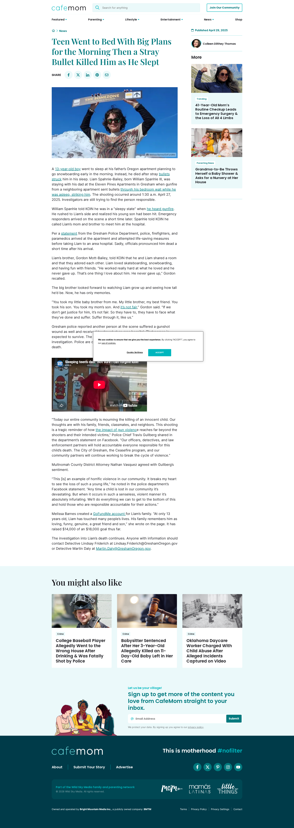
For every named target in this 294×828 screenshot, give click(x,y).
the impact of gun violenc (116, 430)
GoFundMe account (109, 514)
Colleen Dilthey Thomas (219, 44)
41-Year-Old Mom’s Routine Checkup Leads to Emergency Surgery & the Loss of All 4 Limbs (216, 111)
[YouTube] (238, 767)
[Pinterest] (218, 767)
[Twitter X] (207, 767)
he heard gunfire (160, 209)
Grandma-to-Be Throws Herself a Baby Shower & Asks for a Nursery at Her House (216, 175)
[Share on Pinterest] (97, 75)
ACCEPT (160, 352)
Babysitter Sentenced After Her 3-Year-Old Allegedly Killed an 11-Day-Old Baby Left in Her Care (147, 651)
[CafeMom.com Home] (69, 7)
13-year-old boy (68, 169)
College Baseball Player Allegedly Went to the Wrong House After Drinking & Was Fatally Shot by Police (80, 651)
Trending (202, 98)
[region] (148, 346)
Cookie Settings (135, 352)
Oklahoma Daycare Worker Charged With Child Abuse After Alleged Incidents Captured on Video (209, 651)
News (63, 31)
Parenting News (205, 163)
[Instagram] (228, 767)
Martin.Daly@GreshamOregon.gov (123, 548)
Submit (234, 719)
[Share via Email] (107, 75)
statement (69, 233)
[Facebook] (197, 767)
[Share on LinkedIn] (88, 75)
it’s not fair (128, 307)
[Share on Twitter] (78, 75)
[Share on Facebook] (68, 75)
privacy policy (195, 727)
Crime (60, 633)
